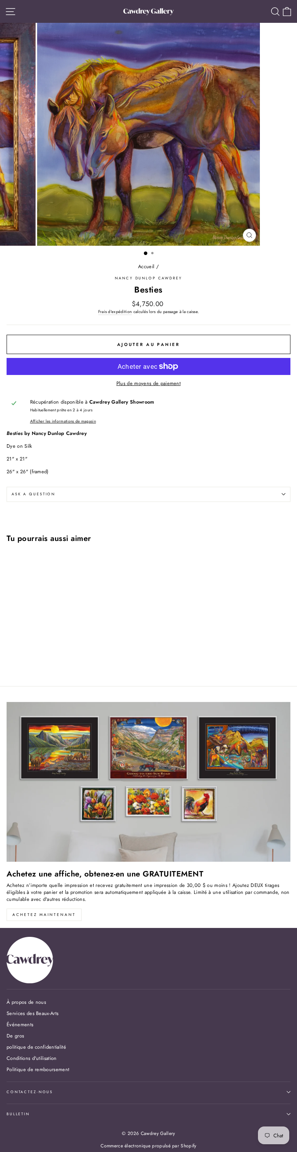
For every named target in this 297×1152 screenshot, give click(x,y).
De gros (15, 1035)
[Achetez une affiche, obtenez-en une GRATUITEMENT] (148, 782)
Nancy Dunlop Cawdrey (148, 278)
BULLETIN (18, 1114)
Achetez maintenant (44, 914)
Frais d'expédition (115, 312)
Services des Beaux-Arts (32, 1013)
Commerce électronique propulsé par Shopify (148, 1145)
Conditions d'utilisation (32, 1058)
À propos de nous (26, 1002)
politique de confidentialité (36, 1047)
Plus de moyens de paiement (148, 383)
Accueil (146, 266)
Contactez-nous (30, 1092)
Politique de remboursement (38, 1069)
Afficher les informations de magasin (63, 421)
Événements (20, 1024)
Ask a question (33, 494)
